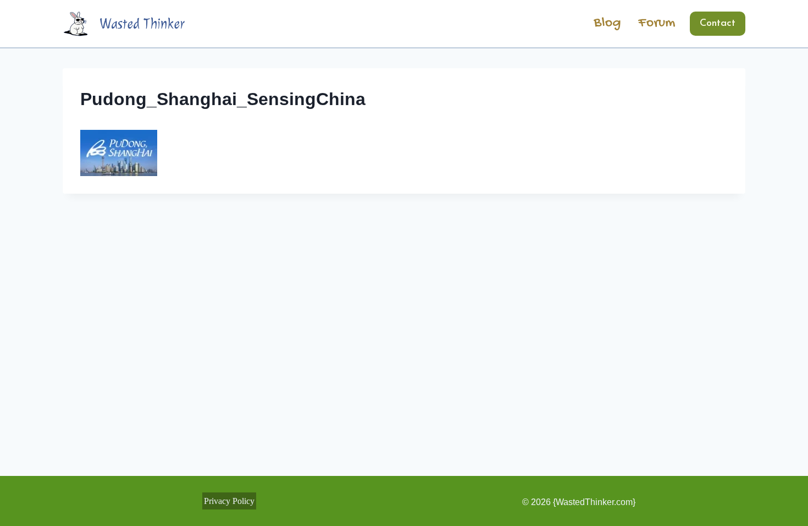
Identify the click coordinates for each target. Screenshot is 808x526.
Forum (657, 23)
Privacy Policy (229, 501)
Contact (717, 24)
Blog (607, 23)
